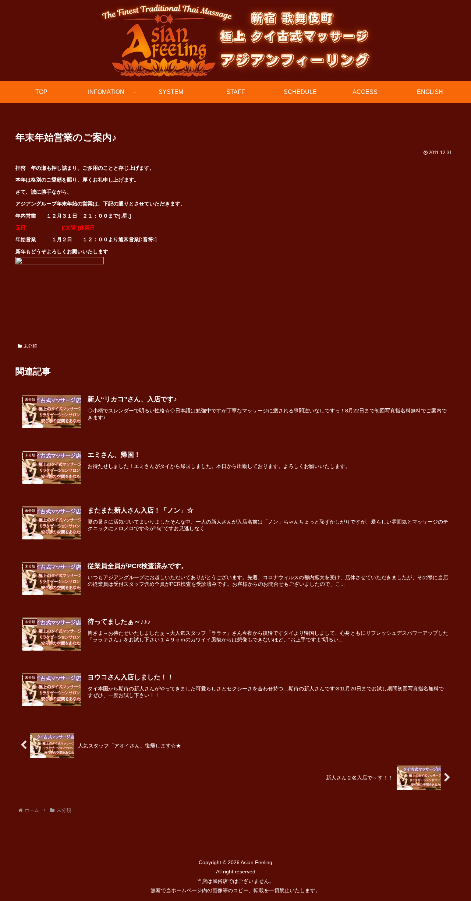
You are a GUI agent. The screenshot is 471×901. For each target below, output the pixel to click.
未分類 (30, 346)
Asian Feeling (256, 862)
